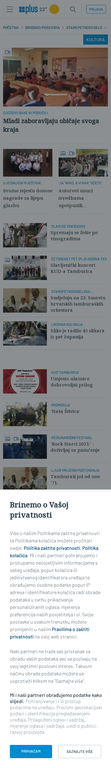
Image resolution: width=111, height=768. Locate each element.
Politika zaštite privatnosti (52, 548)
